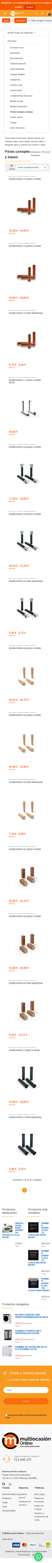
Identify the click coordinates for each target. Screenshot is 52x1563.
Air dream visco (17, 47)
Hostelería (6, 1498)
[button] (38, 1557)
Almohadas (15, 53)
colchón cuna (16, 85)
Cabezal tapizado (18, 63)
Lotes (4, 1506)
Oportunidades (9, 1510)
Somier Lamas (16, 117)
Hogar (5, 1502)
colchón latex (16, 90)
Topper (13, 122)
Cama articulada (17, 69)
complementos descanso (21, 96)
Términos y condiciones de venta (41, 1516)
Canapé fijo (15, 79)
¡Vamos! (30, 7)
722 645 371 (22, 1459)
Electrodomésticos (10, 1494)
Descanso (20, 20)
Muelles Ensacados (18, 106)
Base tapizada (16, 58)
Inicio (6, 20)
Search (36, 13)
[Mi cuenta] (42, 13)
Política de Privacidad (28, 1415)
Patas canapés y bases (21, 112)
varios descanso (17, 128)
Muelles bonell (16, 101)
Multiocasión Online (14, 1533)
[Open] (5, 13)
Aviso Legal (39, 1494)
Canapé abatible (17, 74)
